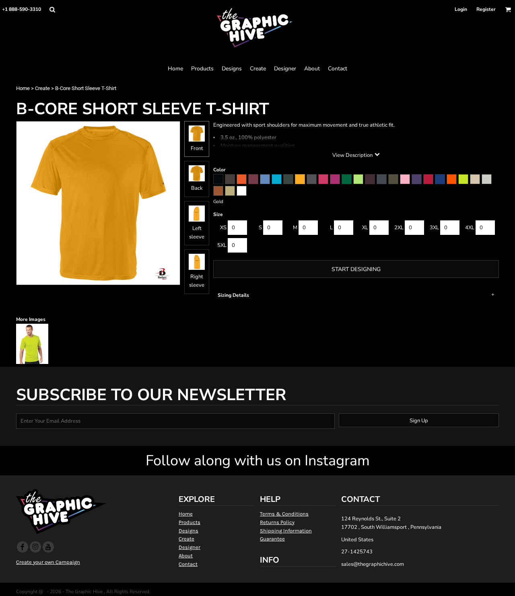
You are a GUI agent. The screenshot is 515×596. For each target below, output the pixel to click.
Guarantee (272, 539)
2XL (399, 227)
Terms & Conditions (284, 514)
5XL (222, 245)
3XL (434, 227)
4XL (469, 227)
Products (189, 522)
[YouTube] (48, 547)
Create (42, 88)
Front (197, 148)
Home (23, 88)
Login (461, 9)
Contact (188, 564)
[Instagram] (35, 547)
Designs (188, 531)
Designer (189, 547)
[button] (52, 9)
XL (365, 227)
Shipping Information (286, 531)
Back (197, 188)
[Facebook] (22, 547)
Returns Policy (277, 522)
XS (223, 227)
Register (486, 9)
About (186, 556)
